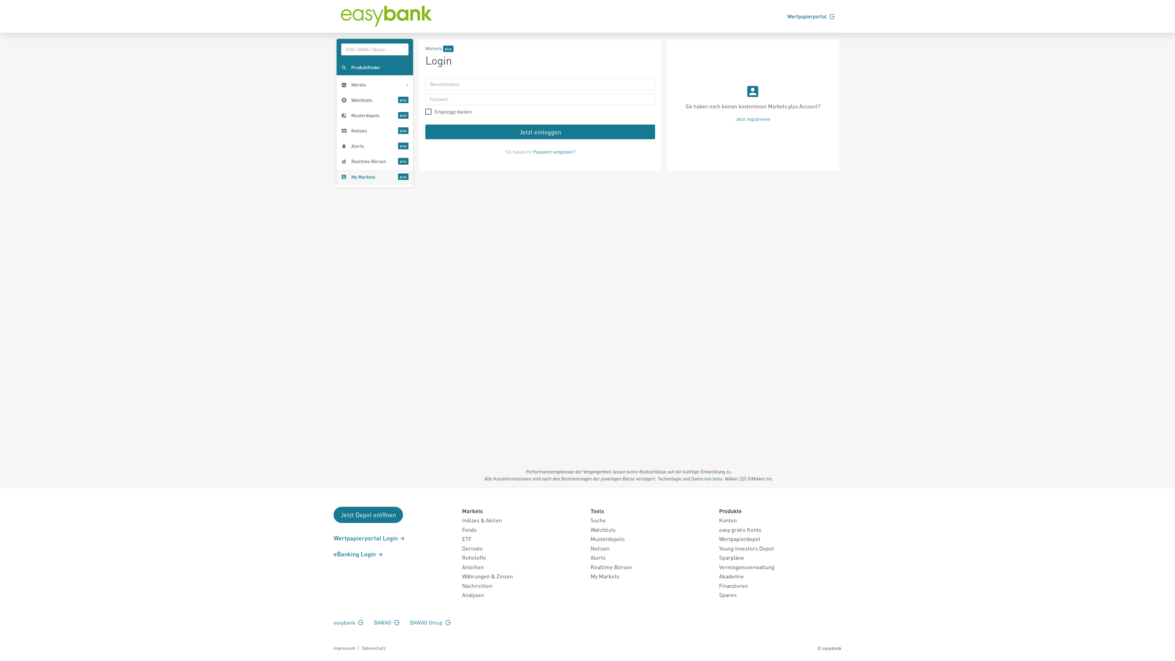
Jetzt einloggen (540, 132)
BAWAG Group (427, 622)
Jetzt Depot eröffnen (368, 515)
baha (717, 479)
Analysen (473, 594)
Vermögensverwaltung (746, 566)
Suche (598, 520)
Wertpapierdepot (739, 538)
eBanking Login (355, 554)
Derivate (472, 548)
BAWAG (383, 622)
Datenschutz (374, 648)
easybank (345, 622)
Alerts (598, 557)
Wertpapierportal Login (366, 538)
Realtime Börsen (611, 566)
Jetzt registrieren (753, 119)
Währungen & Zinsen (487, 576)
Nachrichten (477, 585)
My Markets (605, 576)
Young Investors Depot (746, 548)
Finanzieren (733, 585)
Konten (728, 520)
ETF (467, 538)
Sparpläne (731, 557)
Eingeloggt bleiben (453, 112)
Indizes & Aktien (482, 520)
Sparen (728, 594)
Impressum (344, 648)
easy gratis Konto (740, 529)
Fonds (469, 529)
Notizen (600, 548)
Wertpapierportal (807, 16)
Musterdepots (608, 538)
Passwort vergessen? (554, 152)
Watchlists (603, 529)
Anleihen (473, 566)
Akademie (731, 576)
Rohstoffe (474, 557)
